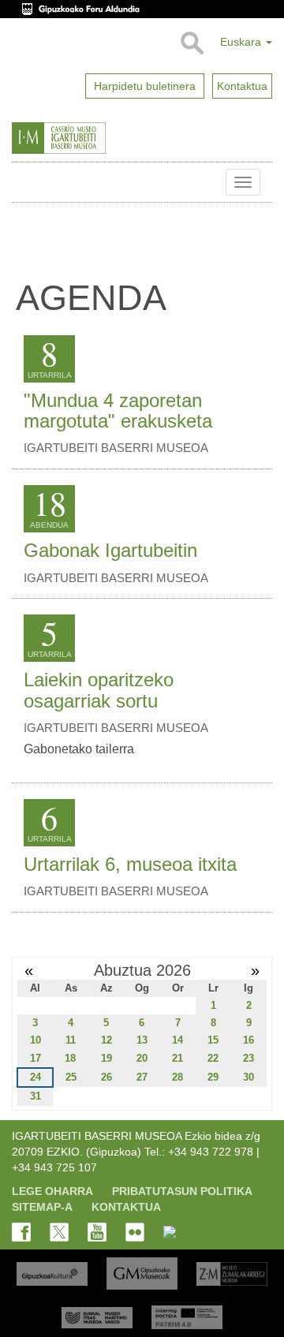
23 (248, 1058)
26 (106, 1077)
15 (213, 1040)
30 (248, 1077)
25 (71, 1077)
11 (70, 1040)
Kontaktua (126, 1207)
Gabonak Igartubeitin (110, 550)
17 (35, 1058)
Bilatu (191, 43)
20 (142, 1058)
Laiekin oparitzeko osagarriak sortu (99, 690)
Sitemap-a (42, 1207)
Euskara (242, 41)
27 (142, 1077)
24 (35, 1077)
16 (248, 1040)
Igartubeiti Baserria (24, 182)
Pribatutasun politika (182, 1191)
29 (213, 1077)
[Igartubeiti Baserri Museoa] (90, 138)
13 (142, 1040)
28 (177, 1077)
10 (35, 1040)
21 (177, 1058)
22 (213, 1058)
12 (106, 1040)
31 (35, 1096)
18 (70, 1058)
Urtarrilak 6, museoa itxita (130, 864)
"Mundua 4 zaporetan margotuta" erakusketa (118, 410)
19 (106, 1058)
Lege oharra (52, 1191)
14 (177, 1040)
